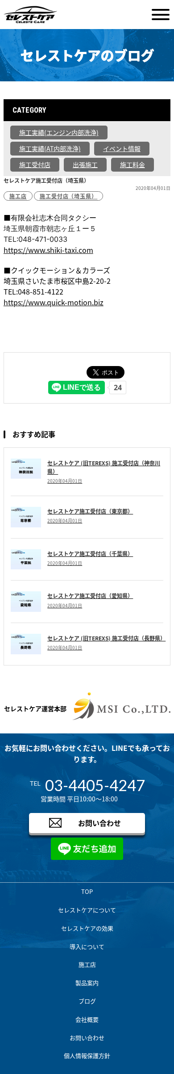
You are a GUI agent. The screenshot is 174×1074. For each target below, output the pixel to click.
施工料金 (132, 164)
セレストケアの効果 (87, 928)
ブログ (87, 1001)
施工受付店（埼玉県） (69, 196)
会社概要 (87, 1019)
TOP (87, 891)
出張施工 (85, 164)
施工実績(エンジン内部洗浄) (59, 132)
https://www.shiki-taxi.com (48, 249)
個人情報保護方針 (87, 1055)
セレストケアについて (87, 910)
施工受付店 (34, 164)
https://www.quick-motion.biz (54, 302)
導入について (87, 946)
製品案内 (87, 982)
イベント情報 (122, 148)
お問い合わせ (99, 822)
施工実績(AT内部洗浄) (50, 148)
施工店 (18, 196)
